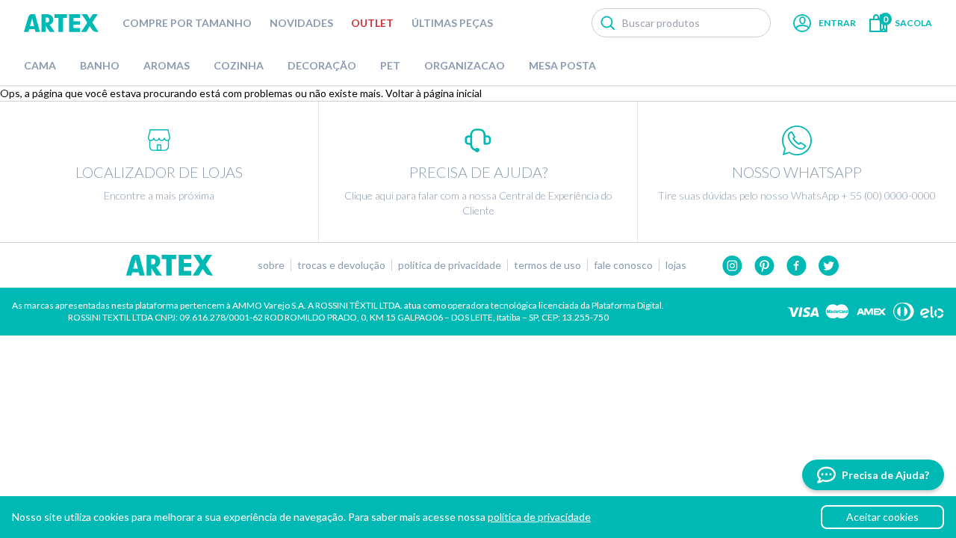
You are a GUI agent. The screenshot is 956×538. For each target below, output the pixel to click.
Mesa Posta (562, 65)
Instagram (732, 266)
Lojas (675, 265)
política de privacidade (539, 516)
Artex (61, 23)
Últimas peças (452, 22)
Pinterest (764, 266)
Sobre (271, 265)
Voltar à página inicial (433, 93)
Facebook (796, 266)
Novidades (301, 22)
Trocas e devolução (341, 265)
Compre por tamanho (187, 22)
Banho (100, 65)
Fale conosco (623, 265)
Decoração (322, 65)
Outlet (372, 22)
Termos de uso (547, 265)
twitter (829, 266)
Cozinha (239, 65)
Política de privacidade (449, 265)
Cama (40, 65)
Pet (390, 65)
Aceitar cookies (882, 516)
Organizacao (464, 65)
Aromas (166, 65)
